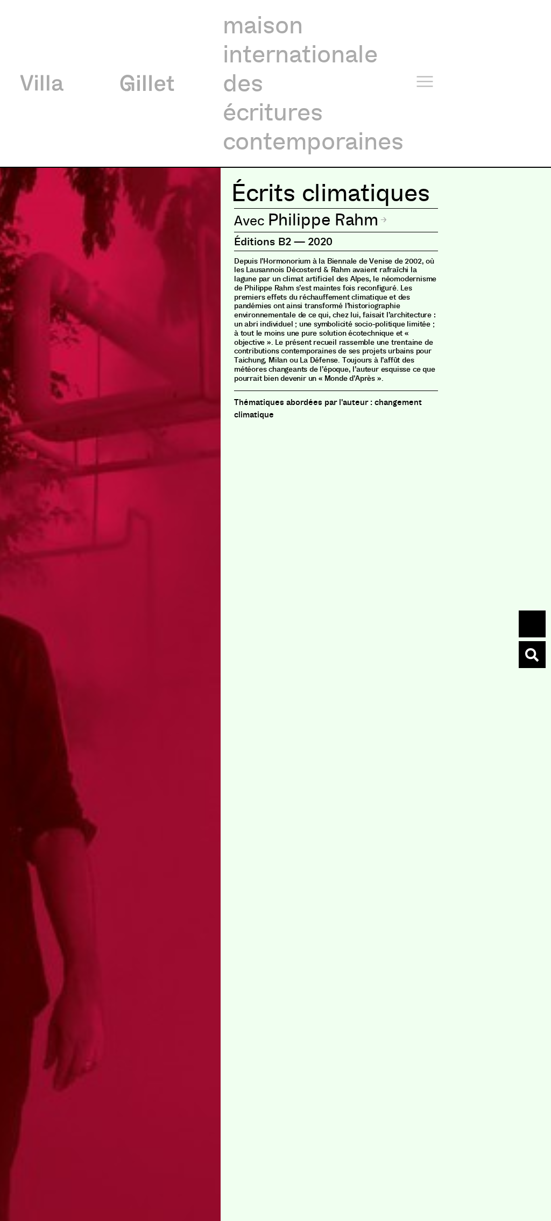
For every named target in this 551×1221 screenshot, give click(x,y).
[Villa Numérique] (532, 654)
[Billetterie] (532, 623)
